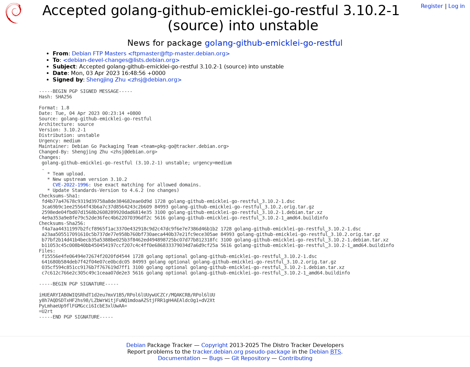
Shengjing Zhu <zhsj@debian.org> (134, 79)
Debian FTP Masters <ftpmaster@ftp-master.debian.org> (151, 53)
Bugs (216, 358)
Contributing (295, 358)
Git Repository (251, 358)
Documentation (179, 358)
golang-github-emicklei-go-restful (274, 43)
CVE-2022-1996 (70, 184)
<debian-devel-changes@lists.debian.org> (121, 60)
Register (432, 6)
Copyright (214, 345)
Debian (136, 345)
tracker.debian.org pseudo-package (241, 351)
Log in (456, 6)
